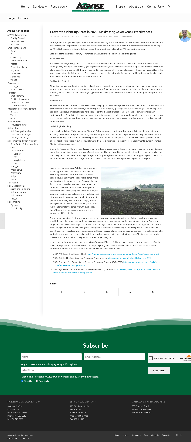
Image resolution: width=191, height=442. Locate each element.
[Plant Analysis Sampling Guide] (2, 221)
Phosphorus (16, 169)
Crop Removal (17, 95)
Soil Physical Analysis (20, 137)
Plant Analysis (14, 121)
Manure (11, 118)
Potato (13, 63)
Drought (14, 86)
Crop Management (16, 47)
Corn (12, 54)
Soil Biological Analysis (21, 131)
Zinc (15, 163)
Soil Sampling (13, 201)
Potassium (15, 172)
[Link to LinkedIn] (181, 435)
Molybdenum (19, 160)
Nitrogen (14, 166)
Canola (13, 51)
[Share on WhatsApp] (107, 292)
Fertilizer (11, 92)
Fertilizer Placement (20, 99)
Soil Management (15, 185)
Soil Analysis (13, 128)
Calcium (14, 147)
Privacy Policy (13, 438)
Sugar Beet (15, 73)
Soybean (14, 70)
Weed (116, 36)
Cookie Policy (25, 438)
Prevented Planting (69, 36)
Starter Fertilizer (18, 105)
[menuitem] (25, 6)
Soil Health (92, 36)
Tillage (99, 36)
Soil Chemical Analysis (21, 134)
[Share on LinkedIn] (130, 292)
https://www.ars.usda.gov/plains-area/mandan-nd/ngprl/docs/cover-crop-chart (123, 254)
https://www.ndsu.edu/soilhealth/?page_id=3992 (129, 258)
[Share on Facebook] (61, 292)
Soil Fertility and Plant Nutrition (22, 140)
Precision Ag (16, 208)
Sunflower (15, 76)
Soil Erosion (82, 36)
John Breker (128, 36)
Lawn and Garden (18, 60)
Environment (13, 83)
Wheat (13, 79)
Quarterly (43, 381)
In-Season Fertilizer (19, 102)
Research (14, 44)
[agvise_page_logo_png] (90, 6)
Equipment (15, 205)
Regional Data (17, 41)
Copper (16, 153)
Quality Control (17, 38)
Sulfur (13, 179)
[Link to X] (177, 435)
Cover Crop (56, 36)
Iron (15, 156)
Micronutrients (17, 150)
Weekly (27, 381)
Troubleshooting (18, 124)
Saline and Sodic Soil (20, 188)
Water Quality (108, 36)
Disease (14, 112)
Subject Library (17, 18)
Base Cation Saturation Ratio (24, 144)
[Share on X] (84, 292)
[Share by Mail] (152, 292)
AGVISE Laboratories (17, 35)
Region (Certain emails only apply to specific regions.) (49, 364)
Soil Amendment (18, 192)
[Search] (169, 6)
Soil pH (13, 176)
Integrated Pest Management (21, 108)
